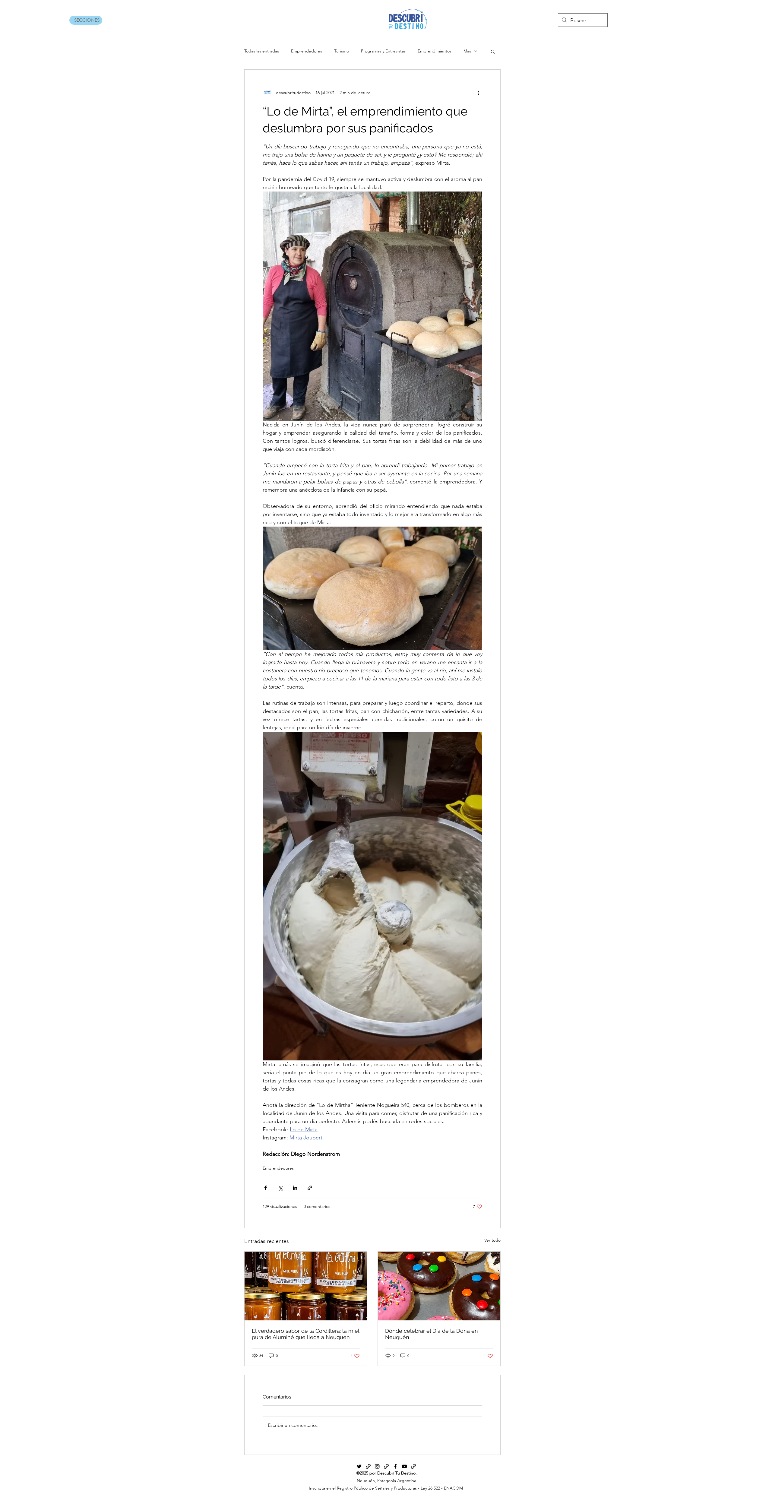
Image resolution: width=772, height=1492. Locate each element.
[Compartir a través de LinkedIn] (295, 1188)
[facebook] (395, 1466)
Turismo (341, 51)
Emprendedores (306, 51)
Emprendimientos (434, 51)
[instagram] (377, 1466)
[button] (493, 51)
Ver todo (492, 1240)
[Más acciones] (478, 92)
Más (467, 51)
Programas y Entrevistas (383, 51)
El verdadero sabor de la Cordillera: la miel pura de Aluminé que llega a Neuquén (305, 1334)
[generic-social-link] (368, 1466)
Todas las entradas (261, 51)
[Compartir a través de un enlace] (310, 1188)
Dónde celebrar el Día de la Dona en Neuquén (431, 1334)
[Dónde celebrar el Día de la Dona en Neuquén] (439, 1286)
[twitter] (359, 1466)
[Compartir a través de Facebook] (265, 1188)
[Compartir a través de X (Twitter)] (280, 1188)
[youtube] (404, 1466)
